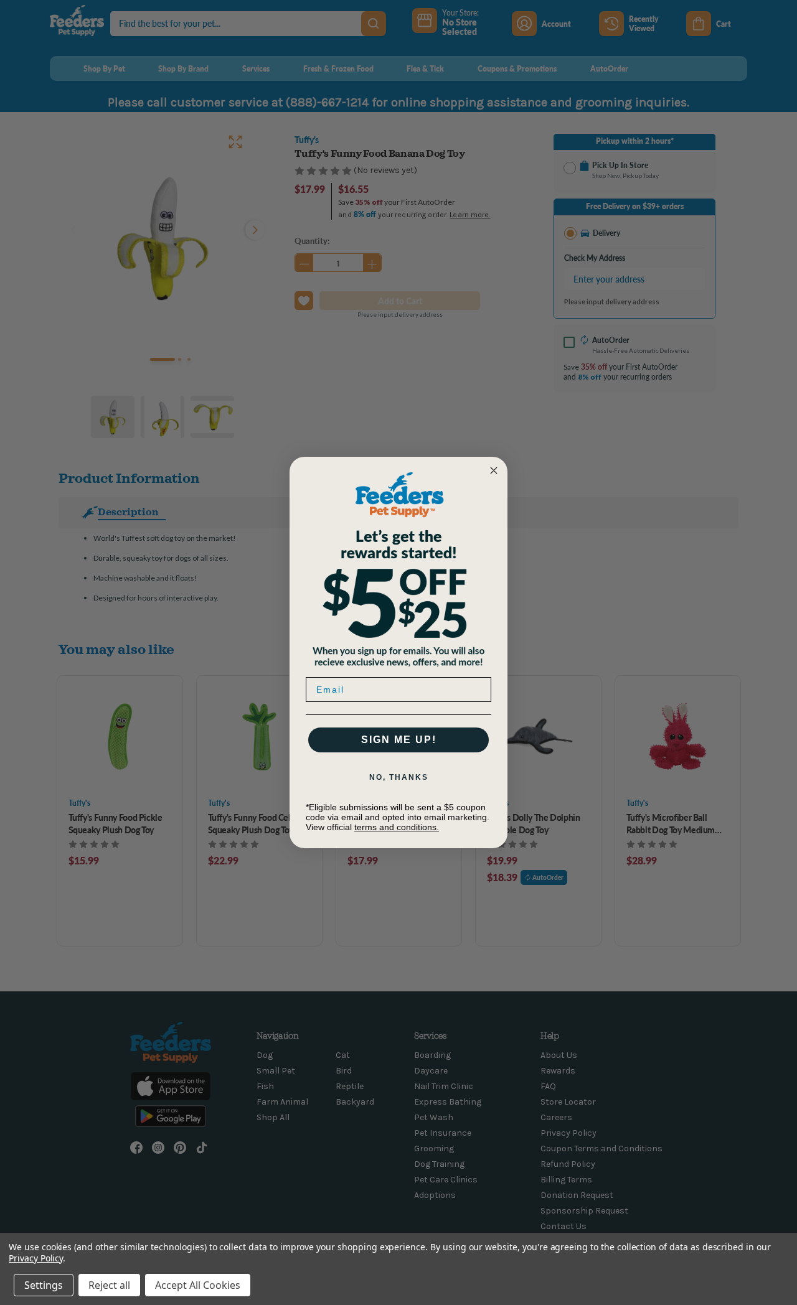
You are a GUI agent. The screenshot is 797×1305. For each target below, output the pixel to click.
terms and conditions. (396, 827)
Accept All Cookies (197, 1285)
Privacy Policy (36, 1258)
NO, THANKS (398, 777)
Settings (43, 1285)
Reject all (109, 1285)
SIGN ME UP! (398, 739)
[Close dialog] (493, 470)
